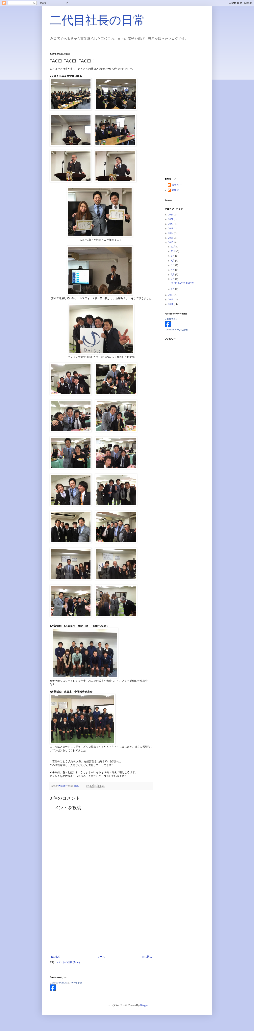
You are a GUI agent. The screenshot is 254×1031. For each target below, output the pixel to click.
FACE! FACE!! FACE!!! (182, 283)
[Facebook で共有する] (99, 786)
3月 (173, 274)
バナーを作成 (75, 982)
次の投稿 (55, 956)
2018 (171, 228)
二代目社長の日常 (97, 20)
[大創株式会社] (168, 326)
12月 (173, 246)
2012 (171, 299)
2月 (173, 279)
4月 (173, 270)
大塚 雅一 (177, 184)
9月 (173, 255)
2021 (171, 219)
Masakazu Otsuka (58, 982)
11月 (173, 251)
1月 (173, 289)
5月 (173, 265)
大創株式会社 (171, 319)
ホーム (101, 956)
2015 (171, 242)
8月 (173, 260)
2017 (171, 233)
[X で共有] (95, 786)
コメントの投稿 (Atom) (68, 962)
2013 (171, 295)
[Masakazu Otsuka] (53, 990)
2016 (171, 238)
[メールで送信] (88, 786)
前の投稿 (147, 956)
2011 (171, 304)
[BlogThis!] (92, 786)
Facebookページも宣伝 (176, 329)
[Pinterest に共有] (103, 786)
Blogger (144, 1005)
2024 (171, 214)
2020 (171, 224)
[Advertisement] (101, 925)
